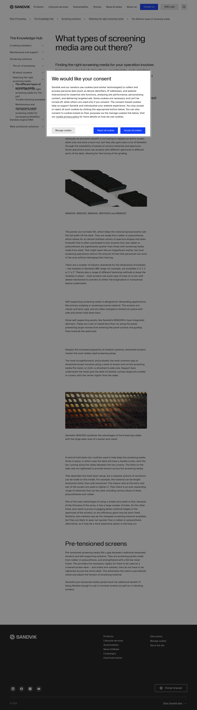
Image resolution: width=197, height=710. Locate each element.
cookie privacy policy (67, 116)
